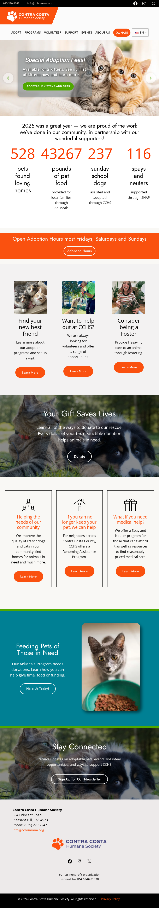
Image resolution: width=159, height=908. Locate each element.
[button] (8, 78)
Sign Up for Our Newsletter (79, 779)
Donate (79, 456)
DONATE (122, 32)
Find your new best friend (30, 327)
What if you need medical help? (130, 519)
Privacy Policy (110, 899)
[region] (79, 78)
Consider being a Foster (129, 327)
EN (141, 32)
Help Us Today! (37, 688)
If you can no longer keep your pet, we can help (79, 522)
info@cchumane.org (39, 3)
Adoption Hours (79, 250)
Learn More (30, 372)
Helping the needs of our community (28, 522)
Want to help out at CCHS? (78, 324)
